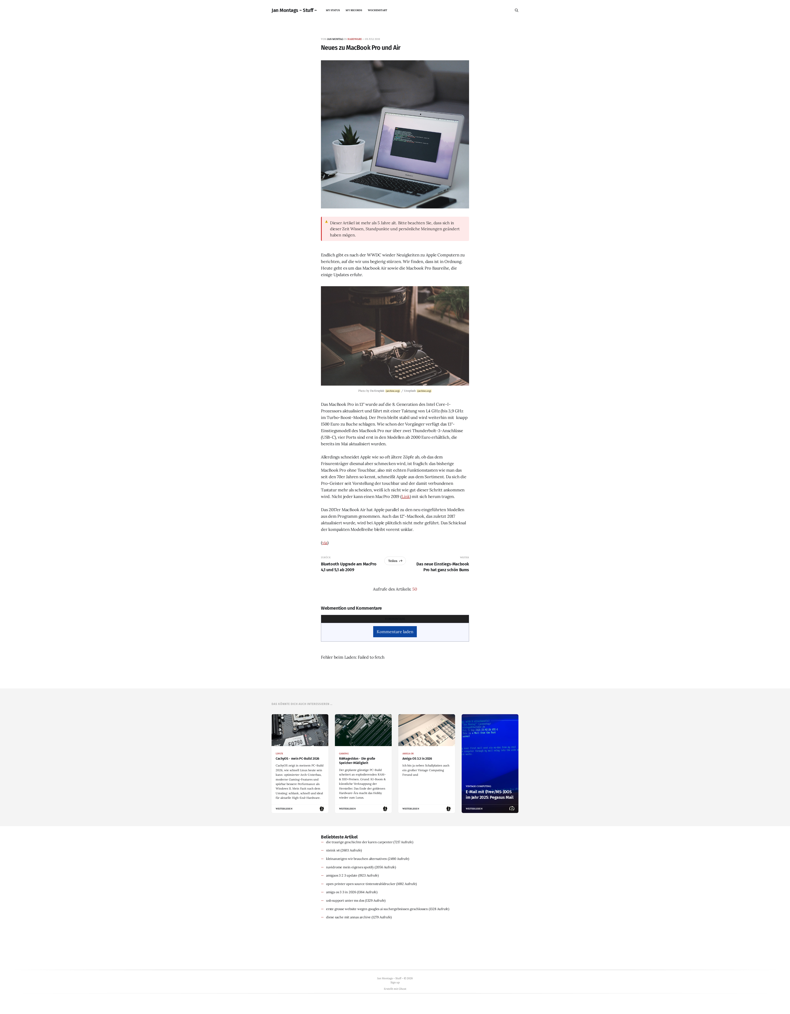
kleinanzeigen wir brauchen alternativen (356, 859)
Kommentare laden (395, 631)
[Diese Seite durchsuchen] (517, 10)
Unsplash (410, 391)
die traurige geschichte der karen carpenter (359, 842)
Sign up (395, 982)
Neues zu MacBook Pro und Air (360, 47)
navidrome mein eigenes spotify (350, 867)
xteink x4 (333, 850)
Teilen (392, 561)
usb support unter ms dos (345, 900)
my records (354, 10)
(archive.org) (393, 390)
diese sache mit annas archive (348, 917)
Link (406, 496)
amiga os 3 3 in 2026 (341, 892)
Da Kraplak (377, 391)
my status (333, 10)
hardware (354, 39)
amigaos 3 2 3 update (341, 875)
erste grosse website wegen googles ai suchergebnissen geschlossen (377, 909)
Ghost (402, 989)
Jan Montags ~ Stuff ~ (294, 10)
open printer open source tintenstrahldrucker (360, 884)
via (324, 542)
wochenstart (377, 10)
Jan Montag (335, 39)
